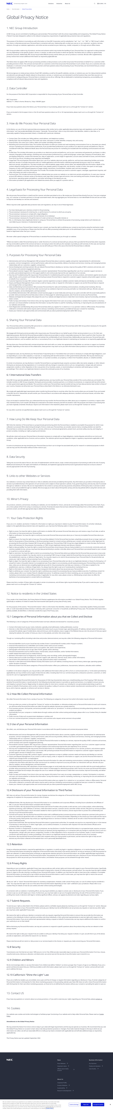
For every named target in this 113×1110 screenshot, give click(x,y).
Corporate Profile (62, 1082)
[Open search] (94, 3)
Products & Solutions (95, 1066)
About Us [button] (67, 3)
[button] (101, 3)
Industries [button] (59, 3)
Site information (15, 9)
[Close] (110, 1104)
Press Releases (61, 1063)
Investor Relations (62, 1085)
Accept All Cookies (98, 1104)
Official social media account (62, 1069)
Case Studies (92, 1069)
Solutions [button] (51, 3)
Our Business (92, 1063)
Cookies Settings (74, 1104)
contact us (98, 999)
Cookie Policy (49, 1108)
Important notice (62, 1066)
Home (8, 9)
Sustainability (61, 1088)
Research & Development (64, 1090)
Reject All (85, 1104)
